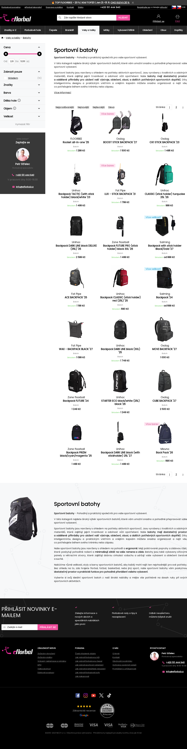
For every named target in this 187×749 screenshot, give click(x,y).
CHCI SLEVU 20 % (120, 2)
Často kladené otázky (85, 653)
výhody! (163, 7)
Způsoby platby (45, 657)
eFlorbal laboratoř (33, 7)
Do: (17, 61)
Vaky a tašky (13, 37)
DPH (39, 665)
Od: (6, 61)
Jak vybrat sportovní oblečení (89, 665)
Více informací (62, 92)
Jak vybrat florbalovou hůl (87, 657)
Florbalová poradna (10, 7)
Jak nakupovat (82, 676)
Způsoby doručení (46, 653)
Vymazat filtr (22, 124)
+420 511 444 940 (110, 7)
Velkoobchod (44, 668)
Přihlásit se (48, 627)
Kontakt (70, 7)
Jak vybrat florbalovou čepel (88, 661)
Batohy (27, 37)
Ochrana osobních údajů (124, 665)
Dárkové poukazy (46, 672)
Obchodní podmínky (122, 661)
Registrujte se (143, 7)
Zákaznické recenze (84, 710)
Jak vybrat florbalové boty (87, 672)
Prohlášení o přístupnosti (124, 668)
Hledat (123, 17)
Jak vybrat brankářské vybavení (90, 668)
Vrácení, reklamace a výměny (52, 661)
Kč (28, 61)
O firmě (116, 653)
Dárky (80, 7)
